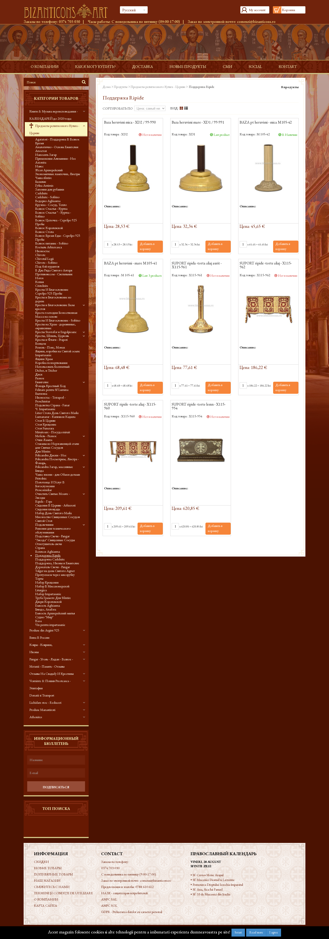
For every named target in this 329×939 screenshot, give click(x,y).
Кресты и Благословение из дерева (53, 299)
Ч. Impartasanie (45, 409)
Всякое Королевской (49, 228)
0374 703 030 (69, 21)
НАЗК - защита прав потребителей (124, 893)
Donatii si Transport (41, 695)
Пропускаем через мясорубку (55, 575)
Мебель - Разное (46, 436)
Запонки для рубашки (49, 189)
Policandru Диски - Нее (50, 455)
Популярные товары (53, 874)
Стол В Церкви (45, 420)
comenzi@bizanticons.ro (256, 21)
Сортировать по (118, 108)
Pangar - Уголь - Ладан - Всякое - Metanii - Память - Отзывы (51, 663)
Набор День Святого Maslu (53, 513)
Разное (39, 378)
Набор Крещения (47, 582)
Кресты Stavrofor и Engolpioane (56, 332)
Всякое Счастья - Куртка (51, 208)
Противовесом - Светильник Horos (53, 276)
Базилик (40, 182)
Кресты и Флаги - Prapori (51, 339)
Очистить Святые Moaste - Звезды (52, 495)
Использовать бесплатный (52, 366)
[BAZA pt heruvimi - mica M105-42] (268, 168)
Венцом (40, 343)
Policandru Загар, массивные (54, 467)
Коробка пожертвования (51, 363)
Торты (39, 578)
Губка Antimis (44, 185)
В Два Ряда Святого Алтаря (53, 270)
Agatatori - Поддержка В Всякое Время (57, 141)
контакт (288, 66)
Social (255, 66)
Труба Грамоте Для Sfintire (53, 598)
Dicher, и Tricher (46, 370)
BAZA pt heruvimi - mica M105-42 (266, 122)
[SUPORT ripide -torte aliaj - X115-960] (133, 450)
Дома (107, 87)
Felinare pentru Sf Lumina (51, 390)
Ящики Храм (44, 359)
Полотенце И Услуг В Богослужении (50, 484)
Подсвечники (44, 524)
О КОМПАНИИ (45, 66)
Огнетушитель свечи (48, 544)
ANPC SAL (109, 899)
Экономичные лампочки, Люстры (57, 174)
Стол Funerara (44, 428)
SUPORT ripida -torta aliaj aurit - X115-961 (197, 265)
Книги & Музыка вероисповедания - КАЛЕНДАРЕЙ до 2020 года (53, 115)
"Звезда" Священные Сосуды (55, 540)
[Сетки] (181, 108)
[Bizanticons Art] (68, 11)
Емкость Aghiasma (47, 605)
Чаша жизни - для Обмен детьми (57, 474)
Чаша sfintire (43, 178)
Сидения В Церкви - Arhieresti (55, 505)
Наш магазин (47, 880)
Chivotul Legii (44, 259)
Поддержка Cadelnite (50, 559)
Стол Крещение (45, 424)
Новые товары (48, 868)
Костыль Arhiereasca (48, 247)
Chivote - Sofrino (46, 262)
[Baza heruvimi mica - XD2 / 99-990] (133, 168)
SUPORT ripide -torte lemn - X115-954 (198, 406)
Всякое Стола (44, 232)
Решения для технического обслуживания (53, 530)
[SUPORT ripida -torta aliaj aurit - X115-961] (200, 309)
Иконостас (42, 251)
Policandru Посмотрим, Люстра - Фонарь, (57, 461)
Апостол (41, 151)
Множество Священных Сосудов (57, 517)
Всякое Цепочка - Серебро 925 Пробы (56, 222)
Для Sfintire (43, 451)
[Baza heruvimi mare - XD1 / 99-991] (200, 168)
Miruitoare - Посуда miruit (52, 432)
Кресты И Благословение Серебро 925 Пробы (51, 291)
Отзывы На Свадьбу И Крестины (51, 673)
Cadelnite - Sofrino (47, 197)
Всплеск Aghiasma (47, 551)
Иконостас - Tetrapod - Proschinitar (50, 399)
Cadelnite (41, 193)
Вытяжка (41, 393)
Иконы (34, 652)
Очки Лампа (43, 440)
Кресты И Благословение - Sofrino (57, 320)
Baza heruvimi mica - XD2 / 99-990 (130, 122)
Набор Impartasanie (48, 594)
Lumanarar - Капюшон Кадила (55, 417)
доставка (142, 66)
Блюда (39, 471)
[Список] (186, 108)
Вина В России (39, 637)
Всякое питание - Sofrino (51, 243)
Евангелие (42, 382)
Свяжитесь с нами (51, 887)
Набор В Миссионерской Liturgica (52, 588)
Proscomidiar (43, 490)
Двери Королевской (48, 602)
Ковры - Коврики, (41, 645)
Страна (40, 548)
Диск (38, 374)
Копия (39, 282)
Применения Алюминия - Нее (55, 158)
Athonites (35, 717)
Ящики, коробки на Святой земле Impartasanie (57, 353)
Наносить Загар (46, 155)
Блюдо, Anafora (45, 609)
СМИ (227, 66)
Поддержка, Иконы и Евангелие (57, 563)
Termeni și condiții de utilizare (63, 893)
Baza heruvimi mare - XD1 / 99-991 (198, 122)
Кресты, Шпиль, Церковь (52, 336)
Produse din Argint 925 (44, 630)
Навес (39, 166)
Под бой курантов (47, 266)
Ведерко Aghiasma (47, 201)
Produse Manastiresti (42, 710)
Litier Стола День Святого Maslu (57, 413)
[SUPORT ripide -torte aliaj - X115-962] (268, 309)
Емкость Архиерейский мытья (55, 613)
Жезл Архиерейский (49, 170)
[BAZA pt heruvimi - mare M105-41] (133, 309)
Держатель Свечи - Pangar (52, 567)
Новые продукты (188, 66)
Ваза (38, 621)
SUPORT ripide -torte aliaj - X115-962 (266, 265)
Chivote (40, 255)
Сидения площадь (47, 509)
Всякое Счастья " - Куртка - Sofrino (53, 214)
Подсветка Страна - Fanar (52, 405)
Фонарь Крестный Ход (50, 386)
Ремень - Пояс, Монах (50, 347)
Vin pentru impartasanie (50, 625)
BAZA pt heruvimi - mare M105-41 (130, 263)
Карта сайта (45, 905)
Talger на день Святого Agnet (55, 571)
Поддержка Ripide (48, 555)
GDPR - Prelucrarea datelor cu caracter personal (131, 912)
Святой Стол (43, 521)
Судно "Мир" (44, 617)
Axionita (40, 162)
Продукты (120, 87)
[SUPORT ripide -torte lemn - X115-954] (200, 450)
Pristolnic (41, 478)
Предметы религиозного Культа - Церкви (54, 129)
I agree (273, 932)
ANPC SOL (109, 905)
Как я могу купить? (95, 66)
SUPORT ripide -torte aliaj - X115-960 (130, 406)
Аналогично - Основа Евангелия (56, 147)
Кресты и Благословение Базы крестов (55, 307)
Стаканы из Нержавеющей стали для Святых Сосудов (57, 445)
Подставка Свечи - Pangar (52, 536)
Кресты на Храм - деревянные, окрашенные (55, 326)
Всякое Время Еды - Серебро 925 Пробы (57, 237)
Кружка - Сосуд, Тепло (51, 205)
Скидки (41, 862)
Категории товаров (56, 98)
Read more (256, 932)
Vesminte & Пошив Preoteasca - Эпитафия (50, 684)
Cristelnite (41, 286)
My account (257, 9)
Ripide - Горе (43, 501)
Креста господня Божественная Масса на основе (56, 314)
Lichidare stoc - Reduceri (45, 702)
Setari (238, 932)
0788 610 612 (144, 887)
